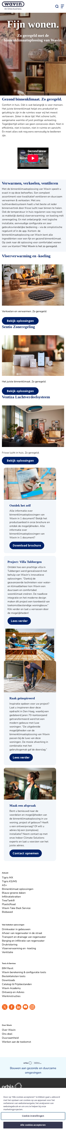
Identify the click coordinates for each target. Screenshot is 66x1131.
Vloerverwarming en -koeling (19, 948)
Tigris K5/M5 (9, 881)
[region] (33, 1109)
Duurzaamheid (10, 1038)
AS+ (4, 885)
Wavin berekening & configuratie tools (24, 972)
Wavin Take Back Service (16, 908)
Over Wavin (9, 1030)
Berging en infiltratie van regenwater (23, 941)
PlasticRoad (9, 904)
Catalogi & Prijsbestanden (17, 984)
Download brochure (27, 545)
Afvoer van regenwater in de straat (22, 933)
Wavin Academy (11, 988)
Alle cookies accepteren (33, 1125)
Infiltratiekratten (11, 896)
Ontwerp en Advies (13, 992)
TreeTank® (8, 900)
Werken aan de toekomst (16, 1042)
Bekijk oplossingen (20, 321)
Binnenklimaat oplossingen (17, 889)
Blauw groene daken (14, 893)
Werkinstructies (11, 996)
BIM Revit (7, 968)
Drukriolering (9, 944)
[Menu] (62, 6)
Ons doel (7, 1034)
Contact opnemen (26, 853)
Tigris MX (7, 877)
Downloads (8, 980)
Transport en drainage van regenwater (24, 937)
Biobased (7, 912)
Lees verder (19, 621)
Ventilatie (7, 952)
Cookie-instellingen (33, 1115)
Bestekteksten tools (13, 976)
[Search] (56, 6)
